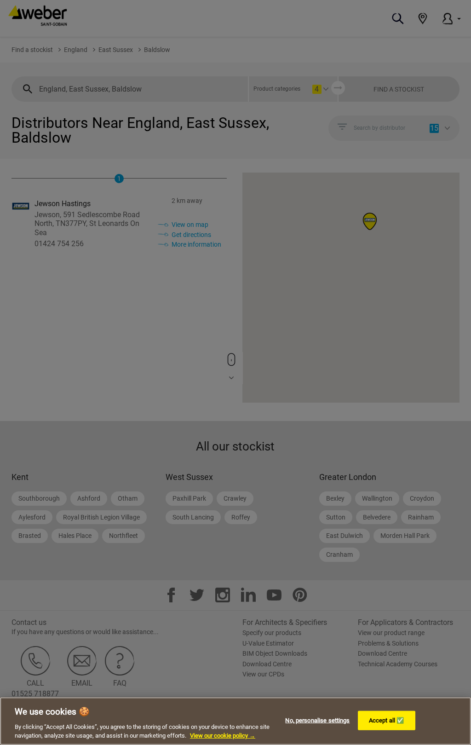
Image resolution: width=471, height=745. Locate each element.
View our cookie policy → (222, 735)
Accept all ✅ (386, 720)
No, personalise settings (317, 720)
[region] (235, 721)
